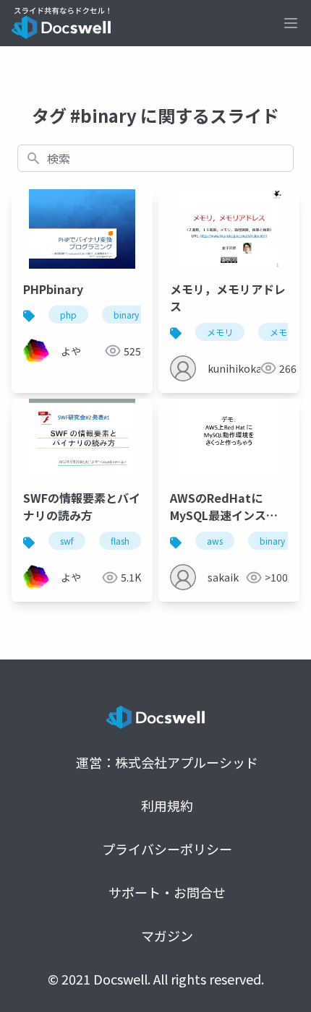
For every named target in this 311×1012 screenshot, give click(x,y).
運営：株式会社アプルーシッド (167, 762)
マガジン (167, 935)
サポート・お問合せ (167, 892)
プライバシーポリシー (167, 848)
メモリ (220, 332)
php (68, 314)
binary (126, 314)
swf (67, 541)
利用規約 (167, 805)
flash (120, 541)
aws (215, 541)
